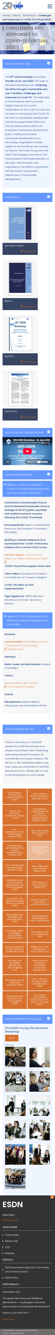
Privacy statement (17, 1333)
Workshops (29, 15)
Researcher (11, 1241)
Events (16, 15)
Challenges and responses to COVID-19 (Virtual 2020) (52, 1197)
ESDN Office (11, 1277)
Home (6, 15)
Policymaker (12, 1234)
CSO (7, 1247)
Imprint (6, 1333)
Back (12, 1038)
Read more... (9, 1319)
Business (10, 1253)
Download (30, 251)
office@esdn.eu (10, 1220)
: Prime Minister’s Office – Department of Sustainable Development (26, 645)
